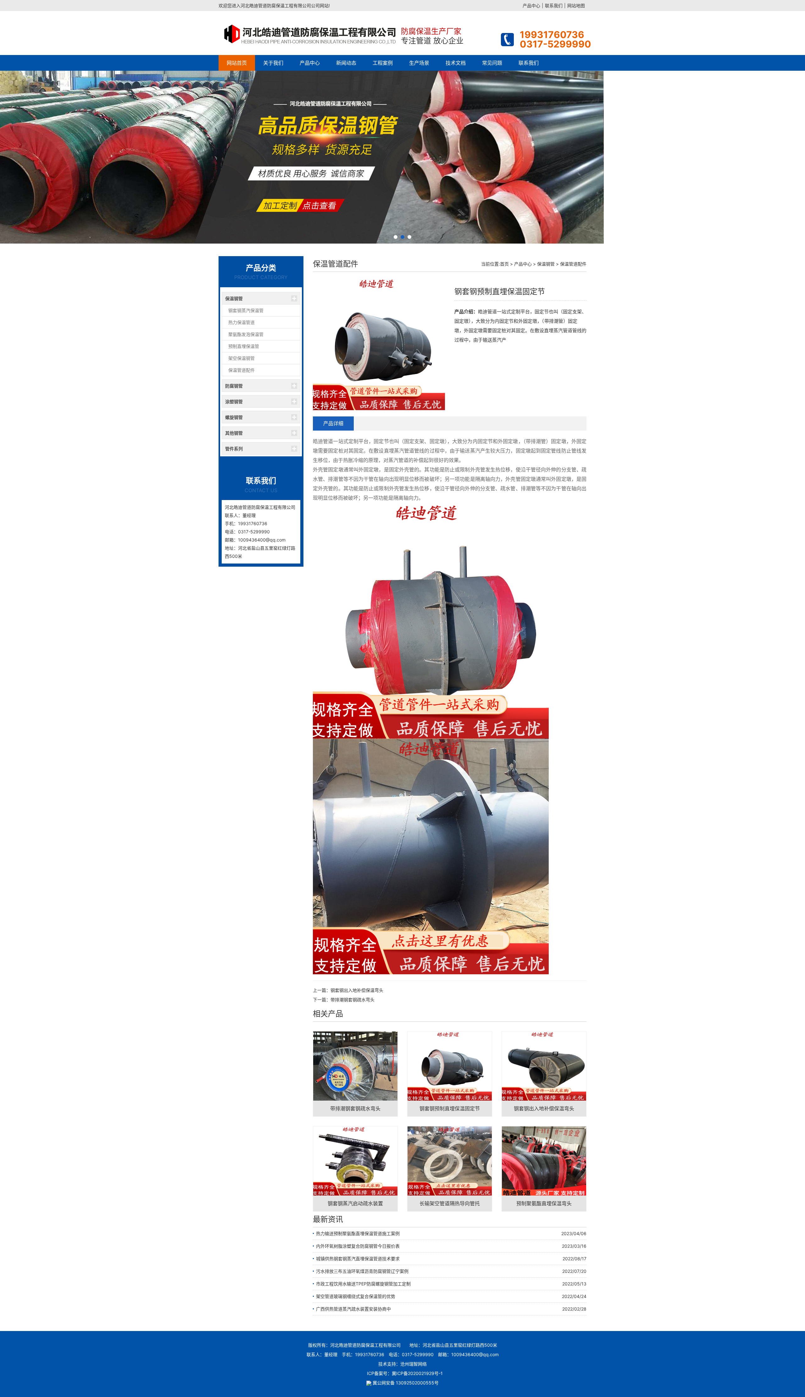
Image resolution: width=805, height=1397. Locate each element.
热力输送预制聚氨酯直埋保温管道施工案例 (358, 1233)
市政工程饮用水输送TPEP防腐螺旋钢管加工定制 (363, 1283)
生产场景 (419, 63)
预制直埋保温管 (243, 346)
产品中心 (531, 5)
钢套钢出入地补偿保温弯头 (356, 990)
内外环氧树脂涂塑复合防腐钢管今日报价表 (358, 1246)
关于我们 (273, 63)
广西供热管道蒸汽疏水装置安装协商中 (353, 1309)
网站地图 (576, 5)
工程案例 (383, 63)
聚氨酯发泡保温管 (246, 334)
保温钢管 (546, 264)
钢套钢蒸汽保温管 (246, 310)
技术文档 (456, 63)
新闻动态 (346, 63)
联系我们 (554, 5)
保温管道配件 (241, 370)
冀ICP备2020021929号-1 (417, 1373)
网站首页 (237, 63)
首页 (504, 264)
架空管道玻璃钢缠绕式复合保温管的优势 (355, 1296)
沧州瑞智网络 (413, 1364)
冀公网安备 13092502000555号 (406, 1382)
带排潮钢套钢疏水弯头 (352, 999)
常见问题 (492, 63)
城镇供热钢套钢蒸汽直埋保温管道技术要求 (358, 1258)
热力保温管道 (241, 322)
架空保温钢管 (241, 358)
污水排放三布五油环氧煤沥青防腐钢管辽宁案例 (362, 1271)
